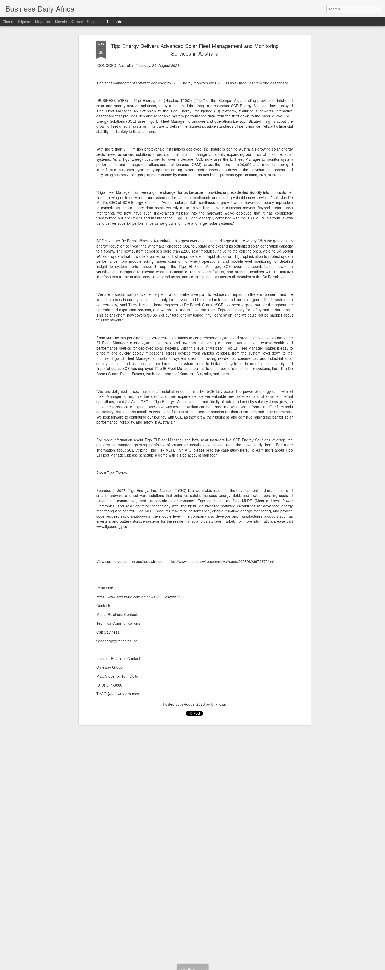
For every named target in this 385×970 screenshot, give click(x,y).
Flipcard (24, 21)
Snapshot (95, 21)
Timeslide (114, 21)
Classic (8, 21)
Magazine (43, 21)
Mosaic (61, 21)
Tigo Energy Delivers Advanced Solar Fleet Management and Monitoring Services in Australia (195, 49)
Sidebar (76, 21)
